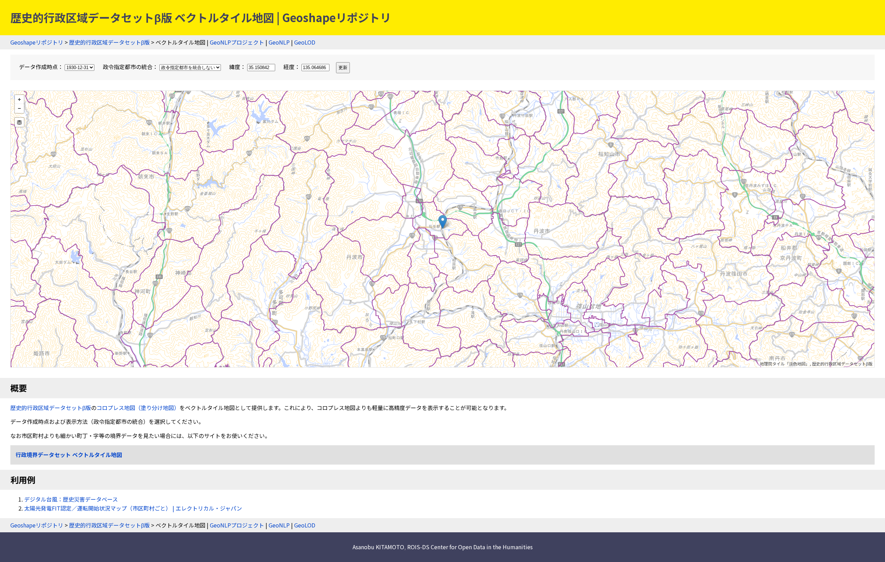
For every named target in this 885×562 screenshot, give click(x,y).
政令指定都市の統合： (131, 67)
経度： (292, 67)
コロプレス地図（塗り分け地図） (137, 407)
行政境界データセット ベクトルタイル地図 (69, 454)
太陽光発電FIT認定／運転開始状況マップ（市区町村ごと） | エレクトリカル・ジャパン (133, 508)
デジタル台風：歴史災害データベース (71, 499)
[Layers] (19, 122)
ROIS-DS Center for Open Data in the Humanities (470, 547)
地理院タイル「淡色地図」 (785, 363)
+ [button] (19, 99)
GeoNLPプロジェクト (237, 42)
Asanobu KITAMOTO (378, 547)
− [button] (19, 108)
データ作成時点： (42, 67)
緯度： (238, 67)
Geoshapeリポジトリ (36, 42)
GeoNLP (279, 42)
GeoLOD (304, 42)
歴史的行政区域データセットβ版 (109, 42)
